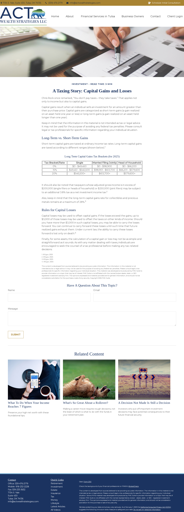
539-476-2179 (21, 483)
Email (96, 290)
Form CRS (87, 482)
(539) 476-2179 (55, 3)
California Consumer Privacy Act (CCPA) (156, 507)
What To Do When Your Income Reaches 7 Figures (28, 404)
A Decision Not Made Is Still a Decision (144, 403)
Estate (54, 490)
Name (11, 290)
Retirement (57, 483)
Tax (52, 496)
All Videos (55, 510)
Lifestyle (55, 503)
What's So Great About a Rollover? (85, 403)
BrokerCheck (134, 486)
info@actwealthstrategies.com (85, 3)
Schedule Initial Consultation (166, 3)
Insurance (56, 493)
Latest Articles (58, 506)
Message (13, 308)
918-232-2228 (22, 486)
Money (54, 500)
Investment (57, 486)
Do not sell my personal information (147, 510)
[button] (55, 16)
